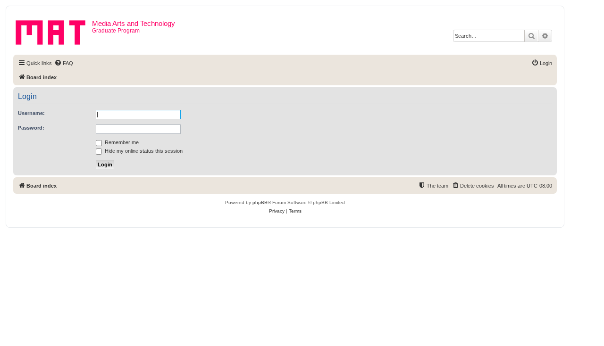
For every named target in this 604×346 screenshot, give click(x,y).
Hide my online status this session (143, 151)
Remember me (121, 142)
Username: (31, 113)
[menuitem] (63, 63)
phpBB (260, 202)
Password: (31, 128)
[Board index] (54, 31)
